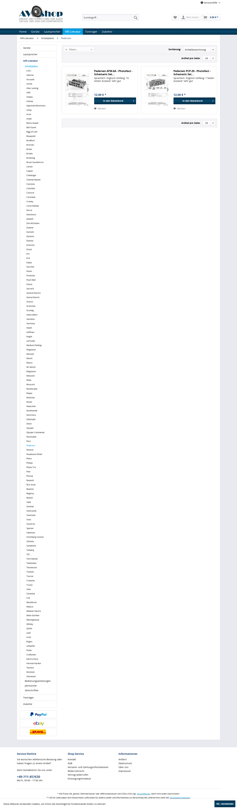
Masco (29, 362)
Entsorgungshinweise (79, 778)
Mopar (29, 393)
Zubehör (27, 704)
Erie (28, 258)
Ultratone (30, 593)
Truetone (30, 580)
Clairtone (30, 184)
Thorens (30, 667)
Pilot (28, 471)
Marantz (30, 354)
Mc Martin (31, 367)
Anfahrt (122, 759)
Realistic (30, 489)
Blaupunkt (30, 136)
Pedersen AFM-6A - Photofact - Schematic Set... (113, 72)
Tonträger (28, 697)
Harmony (30, 323)
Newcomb (30, 406)
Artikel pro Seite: (190, 58)
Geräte (26, 47)
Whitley (29, 624)
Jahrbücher (31, 685)
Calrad (29, 166)
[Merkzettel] (175, 17)
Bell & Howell (32, 123)
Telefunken (31, 563)
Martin (29, 358)
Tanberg (30, 550)
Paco (28, 441)
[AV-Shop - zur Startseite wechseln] (41, 13)
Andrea (29, 101)
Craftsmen (31, 654)
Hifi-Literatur (30, 60)
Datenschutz (125, 763)
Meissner (30, 375)
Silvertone (30, 515)
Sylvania (30, 541)
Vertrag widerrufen (78, 774)
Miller (29, 380)
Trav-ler (30, 576)
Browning (30, 158)
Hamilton (30, 319)
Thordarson (31, 567)
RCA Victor (31, 484)
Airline (29, 83)
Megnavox (31, 371)
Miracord (30, 384)
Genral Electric (33, 297)
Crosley (29, 201)
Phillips (29, 463)
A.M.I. (28, 70)
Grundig (30, 310)
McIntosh (30, 672)
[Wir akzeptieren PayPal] (38, 714)
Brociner (30, 144)
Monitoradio (31, 388)
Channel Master (33, 179)
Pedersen (30, 445)
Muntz (29, 402)
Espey (29, 262)
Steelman (30, 532)
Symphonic (31, 545)
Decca (29, 210)
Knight (29, 336)
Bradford (30, 140)
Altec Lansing (32, 88)
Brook (29, 149)
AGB (70, 763)
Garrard (30, 288)
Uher (28, 589)
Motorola (30, 397)
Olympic (30, 428)
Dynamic (30, 236)
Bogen (29, 641)
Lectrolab (30, 341)
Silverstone (31, 510)
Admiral (30, 75)
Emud (29, 249)
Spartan (30, 528)
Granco (29, 301)
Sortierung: (174, 49)
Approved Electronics (35, 105)
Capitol (29, 171)
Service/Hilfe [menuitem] (210, 2)
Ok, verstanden (224, 803)
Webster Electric (33, 611)
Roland (29, 497)
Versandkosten (143, 793)
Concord (30, 192)
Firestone (30, 275)
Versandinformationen (180, 797)
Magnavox (31, 349)
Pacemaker (31, 436)
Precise (29, 476)
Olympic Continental (35, 432)
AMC (28, 92)
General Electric (33, 293)
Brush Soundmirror (35, 162)
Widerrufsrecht (76, 771)
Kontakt (72, 759)
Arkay (29, 110)
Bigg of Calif (31, 131)
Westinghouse (32, 619)
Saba (28, 502)
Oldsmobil (30, 419)
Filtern (72, 49)
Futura (29, 284)
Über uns (123, 767)
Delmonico (31, 214)
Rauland (30, 480)
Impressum (124, 771)
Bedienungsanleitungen (38, 680)
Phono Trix (31, 467)
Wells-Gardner (33, 615)
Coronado (30, 197)
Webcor (29, 606)
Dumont (30, 232)
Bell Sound (31, 127)
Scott (28, 637)
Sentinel (30, 506)
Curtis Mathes (32, 205)
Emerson (30, 245)
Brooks (29, 153)
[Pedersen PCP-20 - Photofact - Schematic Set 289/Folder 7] (156, 90)
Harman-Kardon (33, 663)
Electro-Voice (32, 659)
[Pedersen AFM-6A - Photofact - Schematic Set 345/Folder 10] (77, 90)
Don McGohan (32, 223)
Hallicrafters (32, 314)
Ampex (29, 97)
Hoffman (30, 332)
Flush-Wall (31, 280)
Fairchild (30, 266)
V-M (28, 598)
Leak (28, 632)
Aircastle (30, 79)
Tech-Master (32, 558)
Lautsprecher (30, 54)
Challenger (31, 175)
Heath (29, 327)
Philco (29, 458)
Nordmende (31, 410)
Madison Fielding (34, 345)
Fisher (29, 650)
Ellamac (30, 240)
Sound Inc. (31, 524)
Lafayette (30, 646)
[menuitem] (110, 17)
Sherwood (30, 676)
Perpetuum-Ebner (34, 454)
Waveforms (31, 602)
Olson (29, 423)
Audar (29, 118)
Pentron (30, 449)
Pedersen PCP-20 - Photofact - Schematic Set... (192, 72)
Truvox (29, 585)
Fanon (29, 271)
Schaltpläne (31, 66)
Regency (30, 493)
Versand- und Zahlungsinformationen (88, 767)
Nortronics (31, 415)
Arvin (28, 114)
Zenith (29, 628)
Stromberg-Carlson (35, 537)
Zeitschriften (32, 690)
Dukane (29, 227)
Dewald (29, 219)
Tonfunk (30, 571)
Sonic (28, 519)
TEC (28, 554)
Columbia (30, 188)
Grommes (30, 306)
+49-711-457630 (28, 777)
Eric (28, 253)
